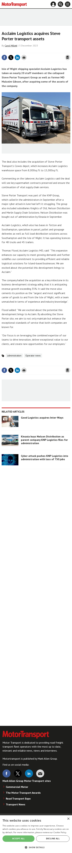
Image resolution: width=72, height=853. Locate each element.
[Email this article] (24, 57)
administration (14, 355)
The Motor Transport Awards (23, 792)
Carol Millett (11, 45)
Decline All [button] (53, 838)
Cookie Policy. (60, 832)
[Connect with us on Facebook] (7, 773)
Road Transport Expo (18, 798)
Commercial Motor (17, 787)
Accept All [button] (18, 838)
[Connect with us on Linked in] (29, 773)
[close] (70, 50)
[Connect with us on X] (18, 773)
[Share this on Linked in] (17, 57)
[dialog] (36, 834)
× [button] (68, 819)
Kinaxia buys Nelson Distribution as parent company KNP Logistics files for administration (44, 440)
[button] (36, 847)
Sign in (27, 50)
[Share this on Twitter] (11, 57)
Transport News (15, 804)
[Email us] (40, 773)
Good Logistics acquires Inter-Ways (42, 417)
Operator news (33, 355)
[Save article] (67, 57)
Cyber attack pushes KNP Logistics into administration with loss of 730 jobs (44, 457)
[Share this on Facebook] (4, 57)
